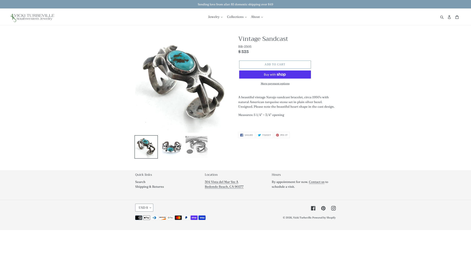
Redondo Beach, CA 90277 (224, 186)
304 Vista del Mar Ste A (221, 182)
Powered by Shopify (324, 217)
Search (140, 182)
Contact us (317, 182)
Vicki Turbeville (302, 217)
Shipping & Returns (149, 186)
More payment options (275, 83)
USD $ (143, 207)
